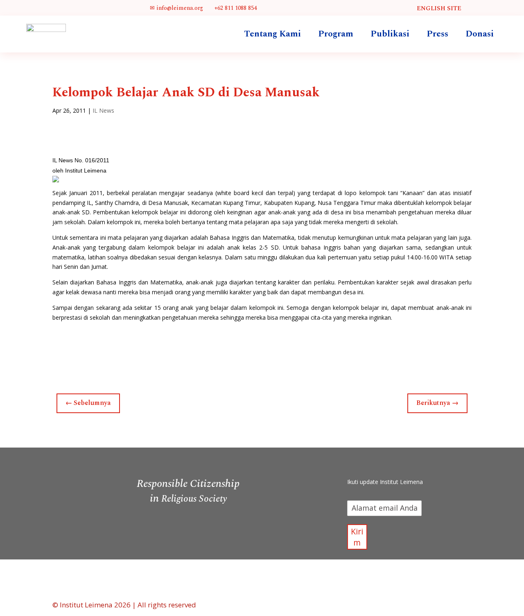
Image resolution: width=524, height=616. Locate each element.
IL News (103, 110)
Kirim (357, 537)
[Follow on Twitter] (375, 463)
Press (437, 34)
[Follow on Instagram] (392, 463)
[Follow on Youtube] (408, 463)
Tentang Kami (272, 34)
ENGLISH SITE (439, 8)
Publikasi (389, 34)
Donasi (479, 34)
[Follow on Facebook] (359, 463)
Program (335, 34)
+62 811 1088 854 (234, 8)
